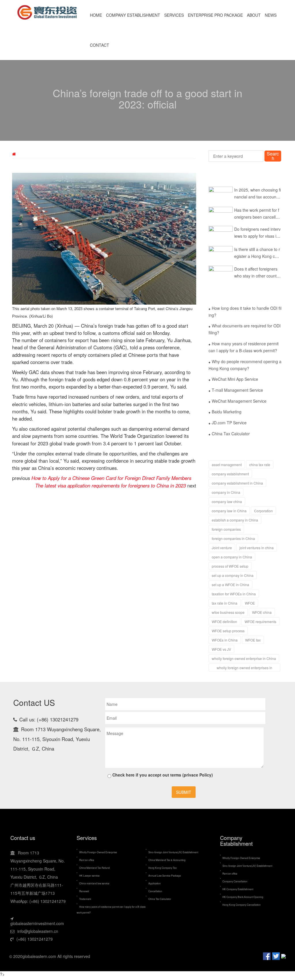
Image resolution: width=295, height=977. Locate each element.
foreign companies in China (233, 538)
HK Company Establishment (237, 889)
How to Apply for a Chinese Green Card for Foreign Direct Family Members (111, 478)
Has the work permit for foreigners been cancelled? (256, 217)
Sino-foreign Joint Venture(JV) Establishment (173, 852)
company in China (226, 492)
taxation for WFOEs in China (234, 593)
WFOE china (262, 612)
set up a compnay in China (233, 575)
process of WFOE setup (230, 566)
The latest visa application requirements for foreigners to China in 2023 (110, 485)
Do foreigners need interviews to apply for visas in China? (257, 236)
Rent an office (86, 860)
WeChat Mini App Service (235, 379)
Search (273, 156)
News (271, 15)
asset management (227, 464)
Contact (99, 45)
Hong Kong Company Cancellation (241, 904)
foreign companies (226, 529)
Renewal (84, 891)
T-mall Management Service (237, 390)
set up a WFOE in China (230, 584)
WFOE (250, 603)
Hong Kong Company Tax (162, 867)
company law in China (229, 510)
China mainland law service (94, 883)
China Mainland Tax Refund (94, 867)
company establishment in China (237, 483)
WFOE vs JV (221, 649)
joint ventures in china (256, 547)
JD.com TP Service (229, 422)
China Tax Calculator (231, 433)
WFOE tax (253, 639)
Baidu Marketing (226, 412)
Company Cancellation (234, 881)
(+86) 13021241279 (34, 939)
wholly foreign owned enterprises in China (244, 668)
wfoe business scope (228, 612)
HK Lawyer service (89, 875)
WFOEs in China (225, 639)
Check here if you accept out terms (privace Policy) (162, 775)
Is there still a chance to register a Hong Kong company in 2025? (257, 256)
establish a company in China (235, 519)
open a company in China (232, 556)
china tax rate (259, 464)
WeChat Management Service (239, 401)
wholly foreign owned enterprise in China (244, 658)
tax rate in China (224, 603)
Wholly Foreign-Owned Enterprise (98, 852)
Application (154, 883)
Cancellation (155, 891)
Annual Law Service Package (164, 875)
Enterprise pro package (215, 15)
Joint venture (222, 547)
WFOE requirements (260, 621)
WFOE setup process (228, 630)
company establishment (230, 473)
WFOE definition (224, 621)
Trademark (85, 899)
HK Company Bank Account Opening (243, 897)
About (254, 15)
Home (96, 15)
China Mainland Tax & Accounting (167, 860)
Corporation (263, 510)
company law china (227, 501)
